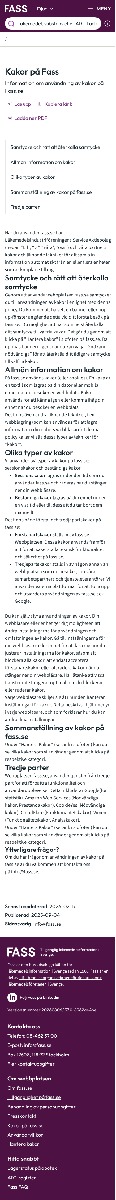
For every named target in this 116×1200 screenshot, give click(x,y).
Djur (42, 9)
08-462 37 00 (41, 1036)
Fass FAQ (17, 1187)
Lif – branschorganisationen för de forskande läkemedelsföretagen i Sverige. (54, 981)
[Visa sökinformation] (107, 23)
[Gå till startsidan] (16, 8)
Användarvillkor (25, 1135)
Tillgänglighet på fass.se (34, 1097)
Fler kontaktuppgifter (31, 1064)
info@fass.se (24, 871)
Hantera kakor (23, 1144)
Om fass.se (19, 1088)
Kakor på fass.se (25, 1125)
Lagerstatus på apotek (32, 1168)
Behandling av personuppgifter (41, 1107)
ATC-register (21, 1177)
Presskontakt (21, 1116)
